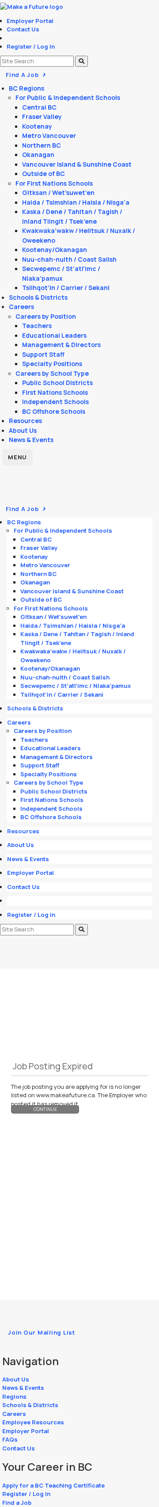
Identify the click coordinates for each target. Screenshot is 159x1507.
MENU (17, 457)
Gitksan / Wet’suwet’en (58, 192)
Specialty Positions (52, 363)
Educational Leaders (54, 335)
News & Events (31, 439)
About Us (23, 430)
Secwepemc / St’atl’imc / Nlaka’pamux (75, 686)
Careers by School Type (52, 373)
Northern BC (41, 145)
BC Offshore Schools (53, 411)
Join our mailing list (41, 1332)
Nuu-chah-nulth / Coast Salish (69, 259)
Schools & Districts (38, 297)
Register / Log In (31, 46)
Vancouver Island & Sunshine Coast (77, 164)
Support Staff (43, 354)
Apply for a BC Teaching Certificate (53, 1485)
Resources (25, 420)
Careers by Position (45, 316)
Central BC (39, 107)
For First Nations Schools (54, 183)
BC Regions (26, 88)
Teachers (37, 325)
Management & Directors (61, 344)
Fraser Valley (42, 116)
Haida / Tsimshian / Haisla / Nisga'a (75, 202)
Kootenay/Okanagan (54, 249)
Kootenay (37, 126)
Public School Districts (57, 382)
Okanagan (38, 154)
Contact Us (23, 29)
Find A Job (23, 75)
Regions (14, 1396)
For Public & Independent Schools (67, 97)
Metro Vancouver (49, 135)
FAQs (10, 1439)
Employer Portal (30, 21)
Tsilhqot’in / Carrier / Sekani (66, 287)
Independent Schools (55, 401)
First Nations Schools (55, 392)
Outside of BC (43, 173)
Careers (21, 306)
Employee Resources (33, 1422)
